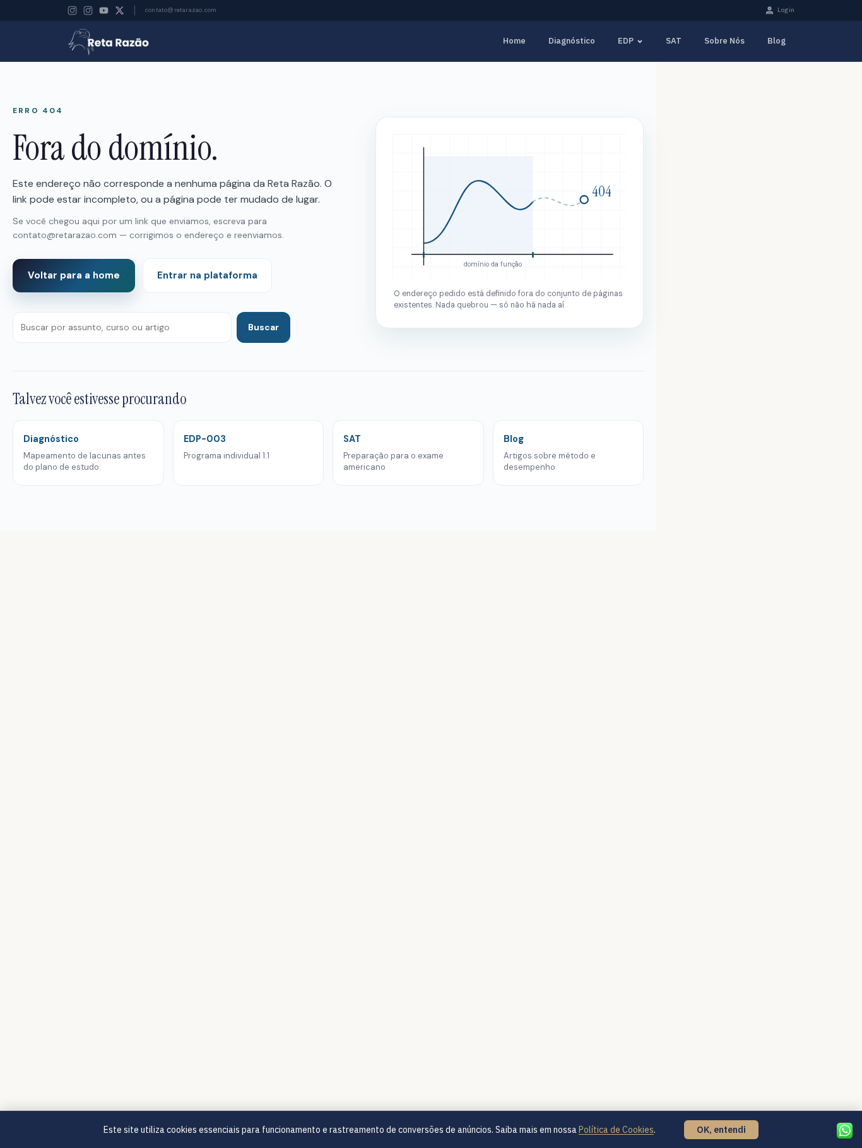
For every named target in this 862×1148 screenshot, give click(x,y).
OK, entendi (721, 1129)
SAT (674, 40)
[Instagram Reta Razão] (72, 10)
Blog (776, 40)
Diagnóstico (571, 40)
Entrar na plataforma (207, 275)
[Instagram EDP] (88, 10)
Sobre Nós (724, 40)
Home (514, 40)
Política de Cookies (616, 1129)
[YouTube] (104, 10)
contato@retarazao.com (180, 10)
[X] (119, 10)
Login (785, 10)
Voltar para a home (74, 275)
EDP (626, 40)
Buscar (263, 327)
